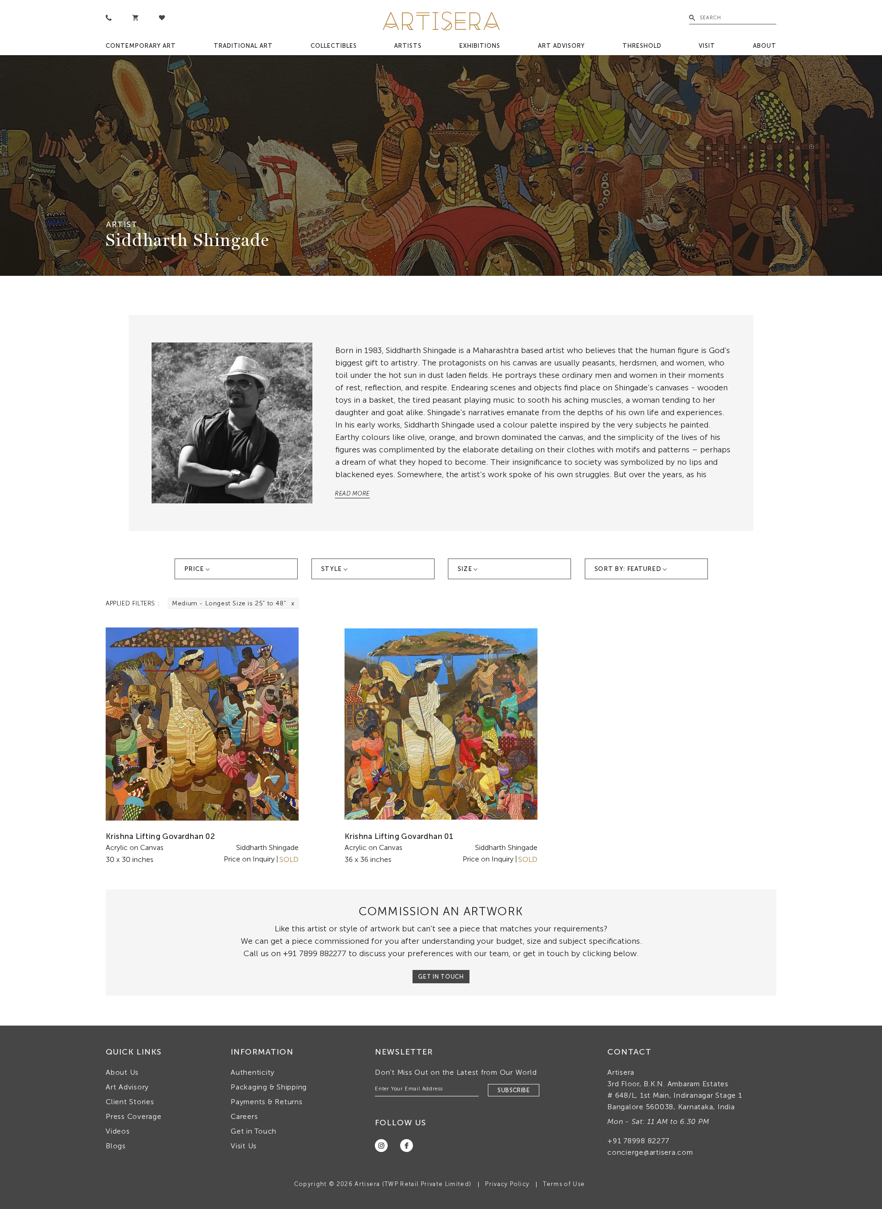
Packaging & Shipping (269, 1087)
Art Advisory (561, 45)
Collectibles (334, 45)
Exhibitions (479, 45)
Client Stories (130, 1101)
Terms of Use (564, 1183)
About (764, 45)
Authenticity (253, 1072)
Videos (118, 1131)
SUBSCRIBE (514, 1090)
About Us (122, 1072)
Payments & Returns (267, 1101)
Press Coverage (134, 1116)
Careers (244, 1116)
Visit (707, 45)
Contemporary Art (141, 45)
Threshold (642, 45)
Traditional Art (243, 45)
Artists (408, 45)
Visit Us (244, 1145)
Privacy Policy (507, 1183)
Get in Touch (254, 1131)
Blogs (116, 1145)
